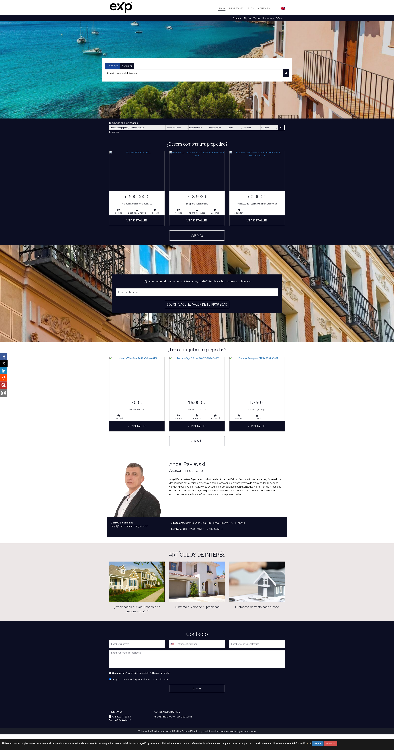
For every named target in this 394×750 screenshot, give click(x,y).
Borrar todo (114, 132)
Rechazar (330, 743)
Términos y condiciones (203, 731)
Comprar (237, 18)
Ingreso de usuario (246, 731)
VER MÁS (197, 235)
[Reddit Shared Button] (3, 377)
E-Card (279, 18)
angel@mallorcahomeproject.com (173, 716)
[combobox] (173, 644)
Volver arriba (144, 731)
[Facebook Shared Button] (3, 356)
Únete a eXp (268, 18)
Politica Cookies (182, 731)
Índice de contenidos (226, 731)
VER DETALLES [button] (137, 220)
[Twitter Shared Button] (4, 363)
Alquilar (247, 18)
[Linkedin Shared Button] (3, 370)
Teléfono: (176, 529)
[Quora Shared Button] (3, 385)
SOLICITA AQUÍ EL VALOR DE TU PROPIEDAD (197, 304)
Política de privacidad (160, 673)
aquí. (309, 743)
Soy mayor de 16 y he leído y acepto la (141, 673)
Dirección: (177, 522)
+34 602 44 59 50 (121, 716)
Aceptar (318, 743)
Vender (256, 18)
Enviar (197, 688)
